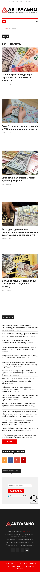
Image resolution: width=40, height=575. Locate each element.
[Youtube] (27, 550)
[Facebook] (17, 550)
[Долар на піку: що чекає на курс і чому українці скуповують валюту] (20, 266)
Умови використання (13, 566)
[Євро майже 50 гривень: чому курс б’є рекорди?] (20, 163)
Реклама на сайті (29, 566)
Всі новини (9, 442)
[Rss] (13, 550)
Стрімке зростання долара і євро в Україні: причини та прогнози (17, 77)
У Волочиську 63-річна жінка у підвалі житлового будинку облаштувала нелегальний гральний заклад (20, 328)
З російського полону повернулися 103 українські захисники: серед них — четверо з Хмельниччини (19, 373)
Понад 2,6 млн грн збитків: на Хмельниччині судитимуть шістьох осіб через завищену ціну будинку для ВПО (19, 364)
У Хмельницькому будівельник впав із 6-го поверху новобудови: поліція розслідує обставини (18, 381)
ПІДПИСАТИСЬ (16, 491)
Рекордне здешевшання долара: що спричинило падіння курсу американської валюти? (20, 232)
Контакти (20, 568)
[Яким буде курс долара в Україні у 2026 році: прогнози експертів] (20, 111)
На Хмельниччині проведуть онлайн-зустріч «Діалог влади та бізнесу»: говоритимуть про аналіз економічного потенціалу (19, 414)
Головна (5, 29)
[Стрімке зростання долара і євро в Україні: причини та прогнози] (20, 59)
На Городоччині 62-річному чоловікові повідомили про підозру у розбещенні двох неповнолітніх (18, 389)
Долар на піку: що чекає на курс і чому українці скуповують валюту (20, 284)
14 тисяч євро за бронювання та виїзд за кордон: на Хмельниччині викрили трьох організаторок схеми (17, 422)
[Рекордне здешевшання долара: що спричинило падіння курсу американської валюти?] (20, 214)
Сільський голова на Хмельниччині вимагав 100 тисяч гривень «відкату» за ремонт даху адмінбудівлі (20, 397)
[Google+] (22, 550)
